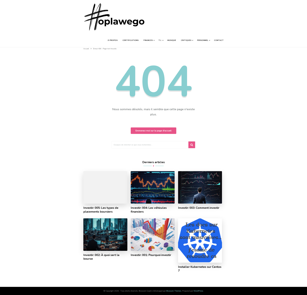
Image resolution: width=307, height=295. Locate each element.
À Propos (113, 40)
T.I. (160, 40)
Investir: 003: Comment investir (198, 208)
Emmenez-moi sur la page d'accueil (153, 130)
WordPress (198, 291)
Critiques (186, 40)
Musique (171, 40)
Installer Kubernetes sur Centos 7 (199, 268)
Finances (148, 40)
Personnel (202, 40)
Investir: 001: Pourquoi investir (151, 255)
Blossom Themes (173, 291)
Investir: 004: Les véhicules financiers (149, 209)
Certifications (131, 40)
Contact (219, 40)
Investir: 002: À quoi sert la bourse (101, 257)
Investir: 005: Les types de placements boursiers (100, 209)
